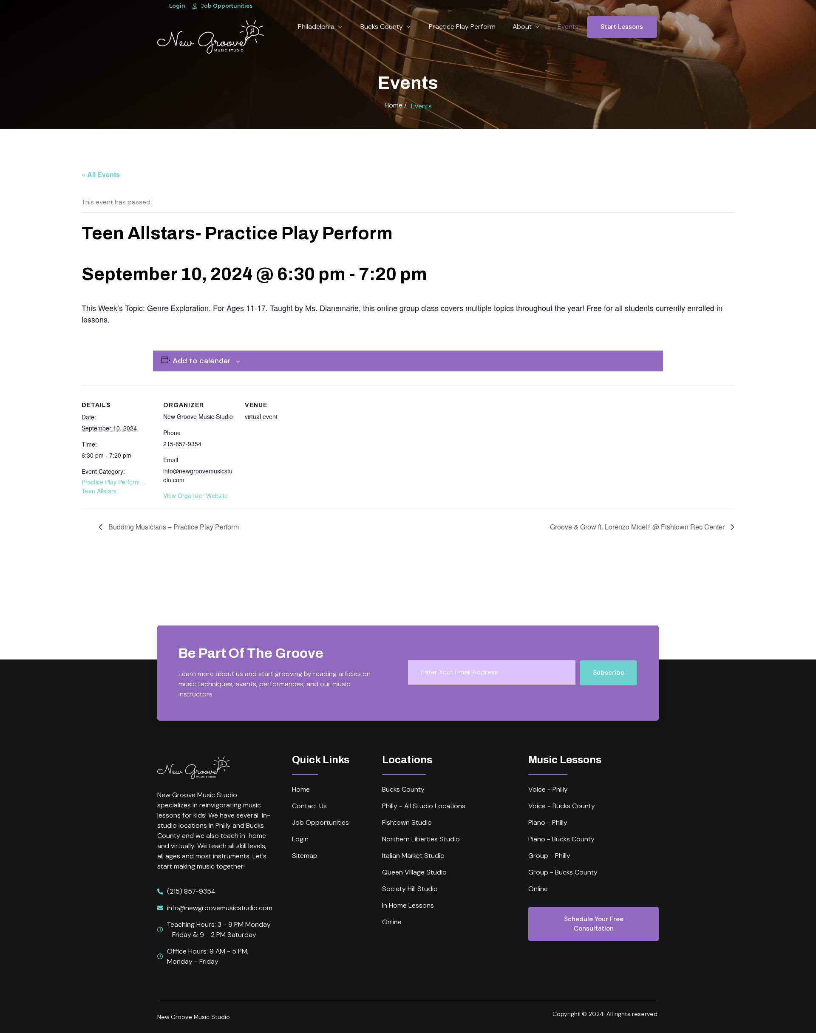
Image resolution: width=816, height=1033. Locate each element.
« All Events (101, 174)
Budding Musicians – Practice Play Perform (173, 527)
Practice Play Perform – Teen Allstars (113, 486)
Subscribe (608, 672)
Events (568, 26)
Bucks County (381, 26)
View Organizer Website (195, 495)
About (522, 26)
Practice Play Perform (462, 26)
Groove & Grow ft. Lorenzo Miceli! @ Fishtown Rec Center (638, 527)
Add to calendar (202, 361)
